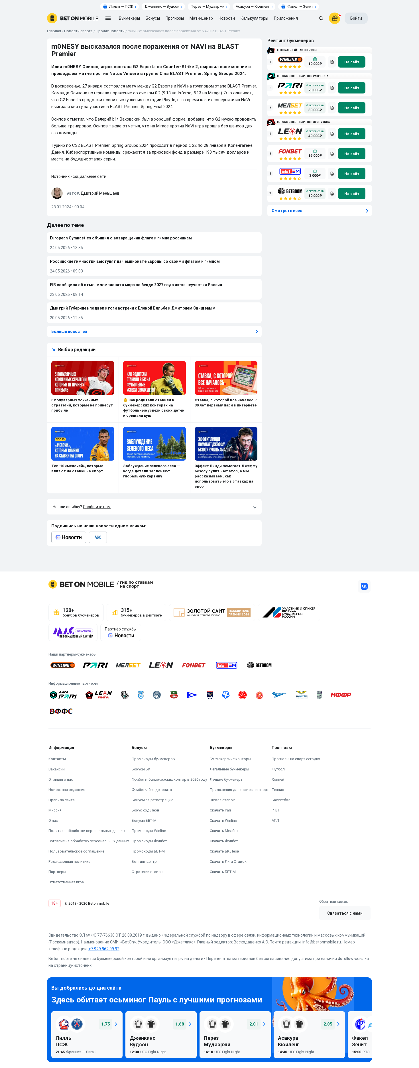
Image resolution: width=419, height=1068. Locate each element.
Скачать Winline (223, 820)
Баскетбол (281, 800)
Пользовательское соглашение (76, 851)
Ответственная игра (66, 882)
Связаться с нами (345, 913)
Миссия (55, 810)
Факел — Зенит (300, 6)
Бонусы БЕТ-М (144, 820)
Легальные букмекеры (229, 769)
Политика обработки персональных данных (86, 831)
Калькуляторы (254, 18)
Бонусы (153, 18)
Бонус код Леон (145, 810)
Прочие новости (110, 31)
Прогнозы (175, 18)
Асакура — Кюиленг (253, 6)
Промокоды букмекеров (153, 759)
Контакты (57, 759)
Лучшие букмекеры (226, 779)
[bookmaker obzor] (332, 62)
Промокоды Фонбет (149, 841)
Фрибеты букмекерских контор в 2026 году (169, 779)
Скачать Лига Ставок (228, 861)
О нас (53, 820)
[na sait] (351, 62)
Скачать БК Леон (224, 851)
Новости (227, 18)
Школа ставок (222, 800)
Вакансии (56, 769)
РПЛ (275, 810)
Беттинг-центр (144, 861)
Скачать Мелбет (224, 831)
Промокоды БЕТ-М (148, 851)
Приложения (286, 18)
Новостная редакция (66, 790)
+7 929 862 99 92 (103, 949)
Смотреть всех (287, 210)
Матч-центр (201, 18)
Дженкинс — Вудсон (162, 6)
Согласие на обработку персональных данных (88, 841)
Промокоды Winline (149, 831)
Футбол (278, 769)
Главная (54, 31)
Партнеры (57, 872)
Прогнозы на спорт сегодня (296, 759)
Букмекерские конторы (230, 759)
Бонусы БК (141, 769)
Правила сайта (61, 800)
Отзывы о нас (60, 779)
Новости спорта (78, 31)
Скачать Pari (220, 810)
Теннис (278, 790)
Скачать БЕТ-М (223, 872)
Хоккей (278, 779)
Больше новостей (69, 331)
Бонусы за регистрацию (153, 800)
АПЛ (275, 820)
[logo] (72, 18)
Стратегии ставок (147, 872)
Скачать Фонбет (224, 841)
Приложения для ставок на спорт (239, 790)
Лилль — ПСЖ (121, 6)
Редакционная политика (69, 861)
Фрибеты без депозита (152, 790)
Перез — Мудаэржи (207, 6)
